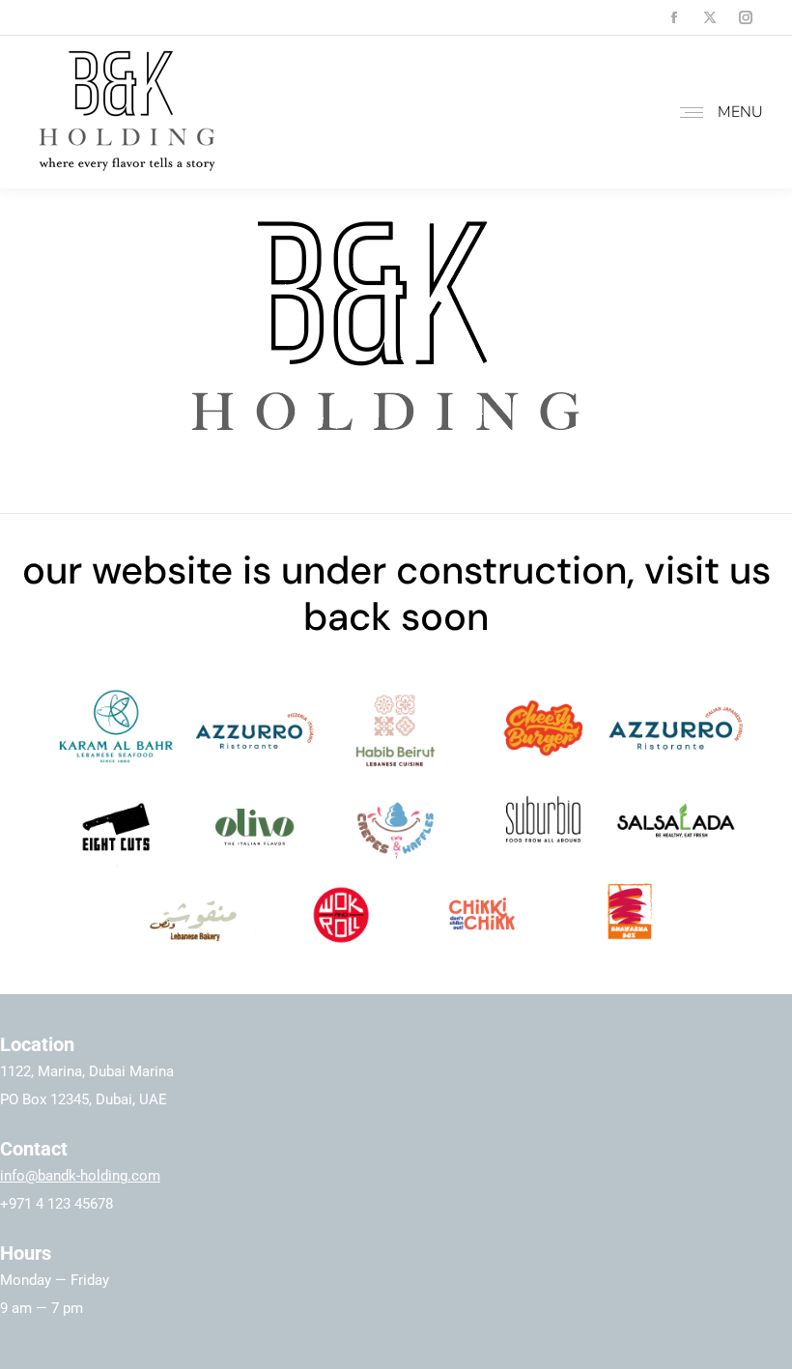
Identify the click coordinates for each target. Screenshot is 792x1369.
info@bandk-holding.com (80, 1175)
